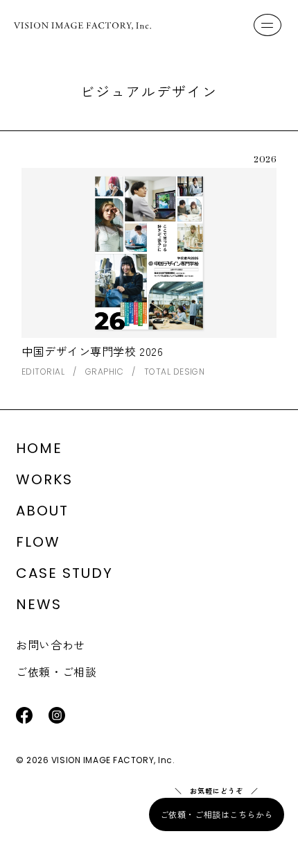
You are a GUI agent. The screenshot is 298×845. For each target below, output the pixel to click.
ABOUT (42, 510)
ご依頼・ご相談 (56, 671)
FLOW (38, 542)
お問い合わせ (50, 644)
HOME (39, 448)
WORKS (44, 479)
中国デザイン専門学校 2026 (92, 351)
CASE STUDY (64, 573)
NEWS (39, 604)
